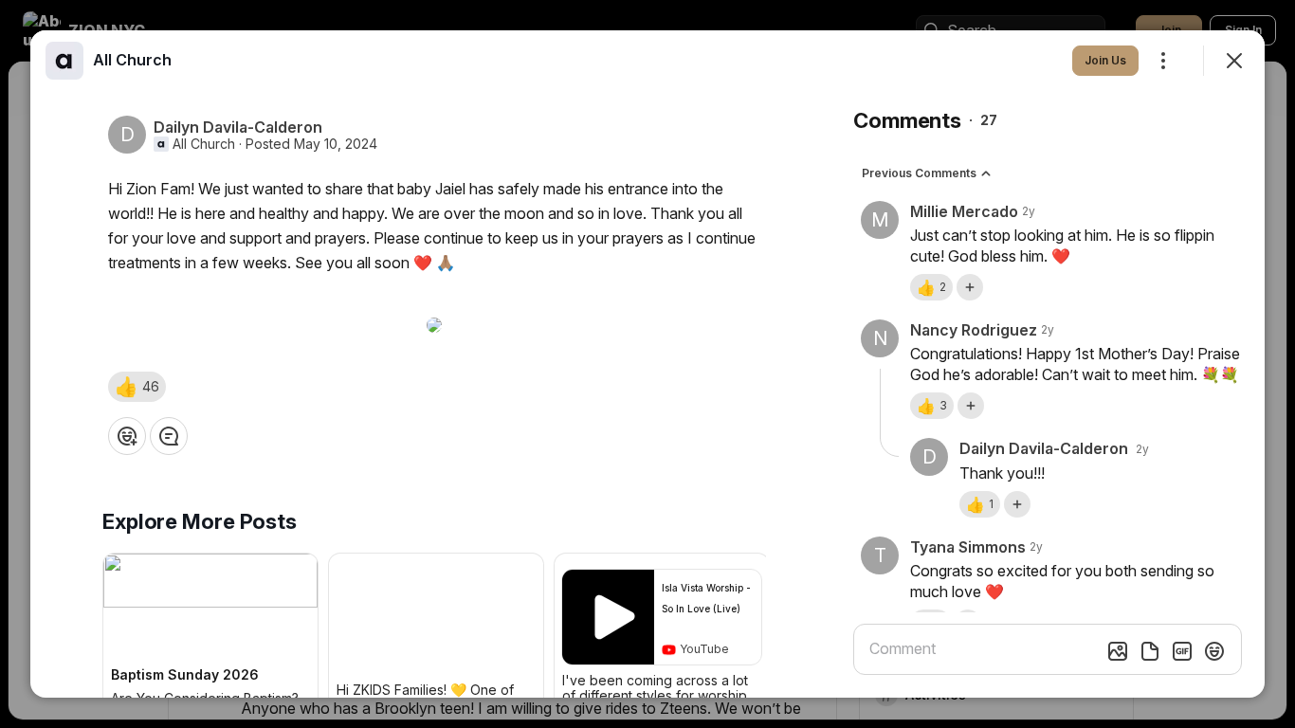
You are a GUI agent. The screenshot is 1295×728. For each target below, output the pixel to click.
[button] (137, 387)
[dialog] (647, 364)
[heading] (132, 59)
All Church (204, 144)
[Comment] (169, 436)
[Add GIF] (1182, 651)
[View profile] (64, 61)
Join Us (1105, 60)
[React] (127, 436)
